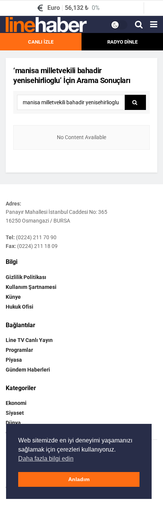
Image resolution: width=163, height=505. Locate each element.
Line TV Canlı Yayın (29, 340)
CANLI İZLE (40, 42)
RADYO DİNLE (122, 42)
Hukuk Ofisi (19, 307)
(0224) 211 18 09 (37, 246)
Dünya (13, 423)
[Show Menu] (153, 24)
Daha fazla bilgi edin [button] (46, 458)
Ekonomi (16, 403)
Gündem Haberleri (28, 370)
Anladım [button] (78, 479)
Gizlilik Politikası (26, 277)
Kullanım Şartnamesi (31, 287)
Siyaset (15, 413)
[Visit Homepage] (46, 24)
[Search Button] (139, 24)
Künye (13, 297)
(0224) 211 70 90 (36, 237)
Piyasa (14, 360)
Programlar (19, 350)
